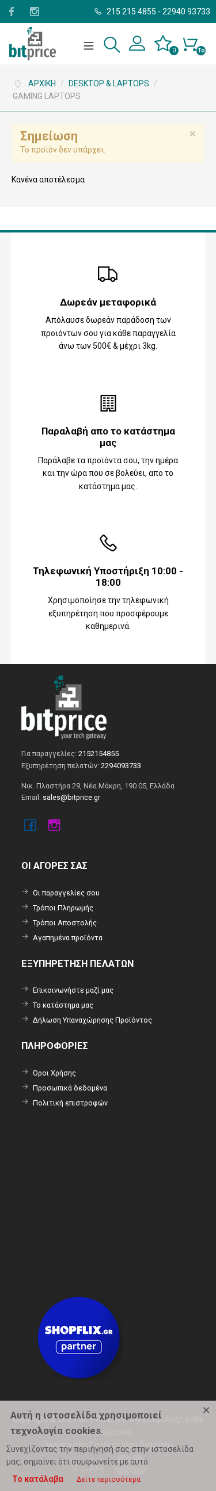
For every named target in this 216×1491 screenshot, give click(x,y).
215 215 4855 (130, 11)
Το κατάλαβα (37, 1479)
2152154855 (98, 753)
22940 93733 (186, 11)
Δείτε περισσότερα (109, 1479)
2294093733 (121, 765)
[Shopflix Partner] (79, 1337)
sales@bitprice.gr (71, 797)
